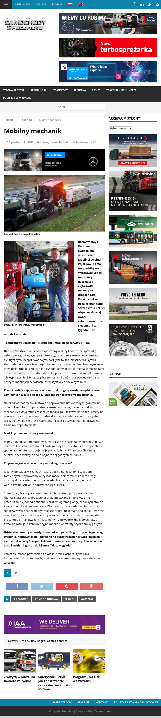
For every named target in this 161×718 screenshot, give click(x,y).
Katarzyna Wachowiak (54, 142)
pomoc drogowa (46, 599)
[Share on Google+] (91, 586)
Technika (80, 90)
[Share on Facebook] (17, 586)
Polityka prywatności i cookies (136, 702)
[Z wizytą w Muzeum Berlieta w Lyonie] (20, 671)
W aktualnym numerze (121, 90)
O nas (6, 4)
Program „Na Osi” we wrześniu (87, 679)
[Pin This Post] (67, 586)
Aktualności (38, 90)
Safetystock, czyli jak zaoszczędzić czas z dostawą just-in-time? (54, 683)
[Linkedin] (141, 4)
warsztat (87, 599)
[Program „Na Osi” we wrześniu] (89, 671)
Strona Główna (13, 90)
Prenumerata (23, 4)
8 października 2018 (21, 142)
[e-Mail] (157, 4)
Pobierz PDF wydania (17, 98)
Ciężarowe (21, 599)
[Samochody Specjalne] (25, 24)
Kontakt (57, 4)
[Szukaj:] (80, 107)
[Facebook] (133, 4)
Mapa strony (62, 702)
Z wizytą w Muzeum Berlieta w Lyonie (19, 679)
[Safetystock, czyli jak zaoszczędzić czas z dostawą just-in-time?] (54, 671)
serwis (69, 599)
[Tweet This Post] (42, 586)
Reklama (41, 4)
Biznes (96, 90)
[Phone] (149, 4)
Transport (60, 90)
